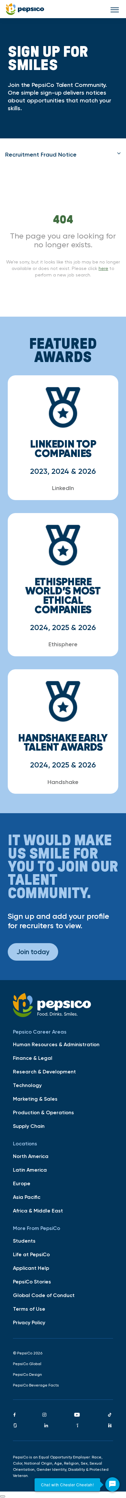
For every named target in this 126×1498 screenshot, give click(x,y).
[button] (63, 154)
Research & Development (44, 1071)
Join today (32, 952)
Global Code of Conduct (44, 1295)
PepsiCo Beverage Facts (36, 1385)
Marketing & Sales (35, 1099)
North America (30, 1156)
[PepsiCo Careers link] (25, 9)
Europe (21, 1183)
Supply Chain (29, 1126)
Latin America (30, 1170)
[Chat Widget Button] (112, 1484)
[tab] (63, 154)
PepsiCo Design (27, 1374)
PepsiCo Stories (32, 1281)
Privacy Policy (29, 1322)
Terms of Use (29, 1309)
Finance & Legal (32, 1058)
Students (24, 1241)
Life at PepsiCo (31, 1254)
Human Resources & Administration (56, 1044)
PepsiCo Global (27, 1364)
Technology (27, 1085)
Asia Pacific (26, 1197)
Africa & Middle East (38, 1210)
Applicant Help (31, 1268)
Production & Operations (43, 1112)
